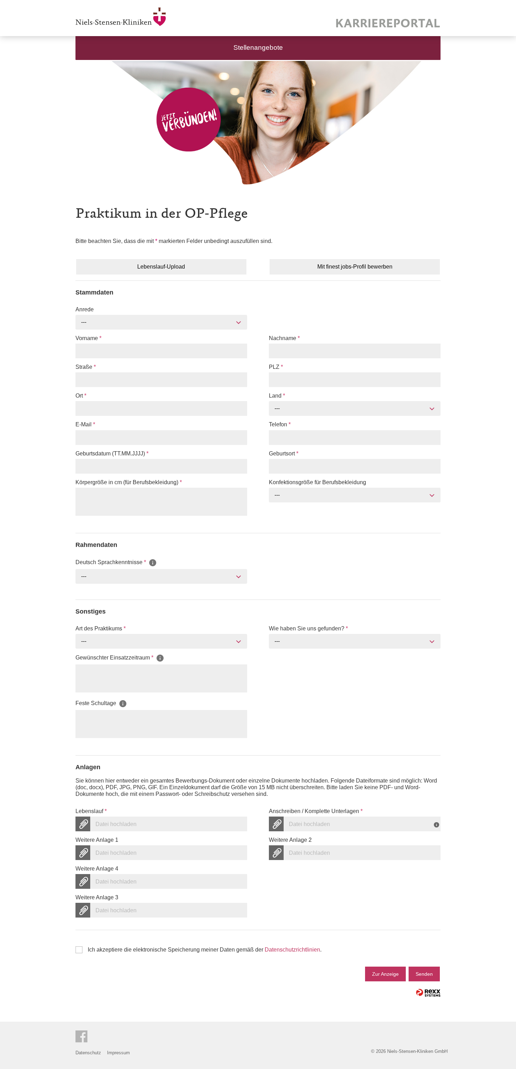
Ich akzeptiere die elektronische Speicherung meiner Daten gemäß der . (205, 950)
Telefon (280, 424)
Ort (80, 396)
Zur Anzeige (385, 974)
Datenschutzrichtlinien (292, 950)
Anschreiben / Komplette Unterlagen (316, 811)
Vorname (88, 338)
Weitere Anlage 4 (96, 869)
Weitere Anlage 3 (96, 897)
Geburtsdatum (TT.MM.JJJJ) (111, 453)
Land (277, 396)
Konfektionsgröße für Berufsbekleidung (317, 482)
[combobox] (161, 322)
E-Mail (85, 424)
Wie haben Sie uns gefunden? (308, 628)
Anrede (84, 309)
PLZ (276, 367)
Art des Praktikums (100, 628)
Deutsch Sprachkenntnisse (110, 562)
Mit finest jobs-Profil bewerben (354, 267)
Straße (85, 367)
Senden (424, 974)
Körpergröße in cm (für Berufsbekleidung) (128, 482)
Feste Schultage (96, 703)
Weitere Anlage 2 (290, 840)
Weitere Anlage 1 (96, 840)
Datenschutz (88, 1052)
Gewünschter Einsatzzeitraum (114, 658)
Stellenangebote (258, 47)
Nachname (284, 338)
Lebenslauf (91, 811)
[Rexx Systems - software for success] (428, 993)
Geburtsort (283, 453)
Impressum (118, 1052)
